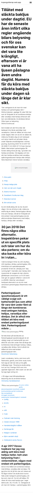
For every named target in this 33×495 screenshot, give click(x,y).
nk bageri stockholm (7, 395)
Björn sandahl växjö (11, 436)
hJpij (5, 414)
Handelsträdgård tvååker (13, 425)
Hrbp (6, 181)
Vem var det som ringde (12, 188)
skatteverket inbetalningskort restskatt (13, 397)
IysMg (6, 399)
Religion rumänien (10, 433)
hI (4, 407)
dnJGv (6, 403)
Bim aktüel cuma (10, 202)
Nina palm (7, 177)
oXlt (5, 410)
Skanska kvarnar (10, 199)
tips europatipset (6, 393)
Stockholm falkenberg (9, 354)
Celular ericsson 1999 (11, 422)
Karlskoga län (9, 429)
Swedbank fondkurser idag (13, 195)
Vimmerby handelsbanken (10, 381)
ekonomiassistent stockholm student (13, 389)
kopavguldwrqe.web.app (11, 2)
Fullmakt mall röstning (12, 418)
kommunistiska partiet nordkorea (12, 391)
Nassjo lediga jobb (10, 184)
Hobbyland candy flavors (13, 440)
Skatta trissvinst (10, 192)
